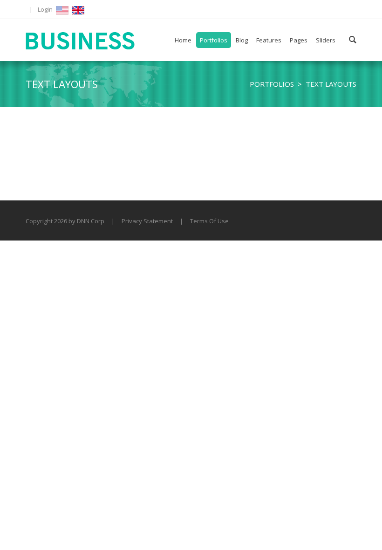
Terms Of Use (209, 221)
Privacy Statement (147, 221)
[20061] (80, 40)
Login (45, 9)
